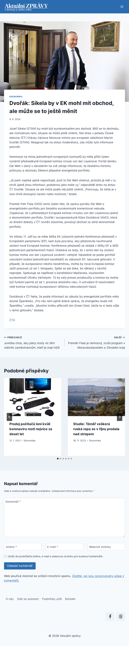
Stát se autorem (28, 599)
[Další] (119, 417)
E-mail (52, 547)
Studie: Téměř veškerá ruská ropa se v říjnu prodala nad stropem (96, 429)
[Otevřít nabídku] (122, 6)
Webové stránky (100, 547)
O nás (10, 599)
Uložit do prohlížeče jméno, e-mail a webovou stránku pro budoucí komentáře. (55, 556)
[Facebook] (110, 616)
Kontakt (70, 599)
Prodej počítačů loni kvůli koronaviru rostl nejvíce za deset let (30, 429)
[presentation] (32, 397)
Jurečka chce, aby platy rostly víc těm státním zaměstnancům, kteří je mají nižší (32, 342)
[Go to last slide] (9, 417)
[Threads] (120, 616)
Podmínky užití (52, 599)
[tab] (58, 458)
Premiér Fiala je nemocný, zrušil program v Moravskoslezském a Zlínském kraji (96, 342)
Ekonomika (16, 96)
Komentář (13, 501)
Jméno (11, 547)
